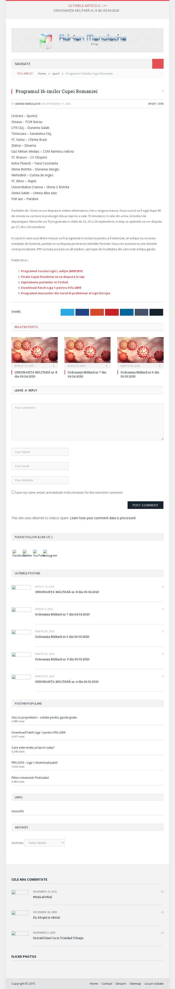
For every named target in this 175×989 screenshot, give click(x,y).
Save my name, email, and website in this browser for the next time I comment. (69, 492)
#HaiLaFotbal (42, 897)
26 (162, 912)
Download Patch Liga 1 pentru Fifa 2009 (51, 288)
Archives (17, 843)
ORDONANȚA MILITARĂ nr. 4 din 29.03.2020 (67, 681)
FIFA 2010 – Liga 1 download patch (35, 762)
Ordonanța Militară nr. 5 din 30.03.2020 (62, 659)
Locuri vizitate (154, 983)
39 (162, 891)
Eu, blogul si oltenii (46, 917)
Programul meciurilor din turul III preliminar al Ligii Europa (65, 293)
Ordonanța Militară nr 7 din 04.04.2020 (62, 614)
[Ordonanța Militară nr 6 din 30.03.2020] (140, 352)
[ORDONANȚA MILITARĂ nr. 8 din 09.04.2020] (34, 352)
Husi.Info (18, 811)
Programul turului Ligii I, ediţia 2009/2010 (51, 271)
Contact (107, 983)
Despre (121, 983)
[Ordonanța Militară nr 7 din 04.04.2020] (87, 352)
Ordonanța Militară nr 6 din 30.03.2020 (62, 637)
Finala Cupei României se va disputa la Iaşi (52, 277)
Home (94, 983)
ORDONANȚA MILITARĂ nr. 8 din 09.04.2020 (86, 10)
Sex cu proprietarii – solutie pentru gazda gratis (44, 717)
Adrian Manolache (28, 103)
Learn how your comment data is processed (102, 518)
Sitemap (135, 983)
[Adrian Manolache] (87, 39)
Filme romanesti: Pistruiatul (30, 778)
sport (152, 103)
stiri (161, 103)
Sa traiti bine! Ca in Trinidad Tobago (58, 938)
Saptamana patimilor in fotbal (44, 282)
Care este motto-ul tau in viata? (33, 747)
